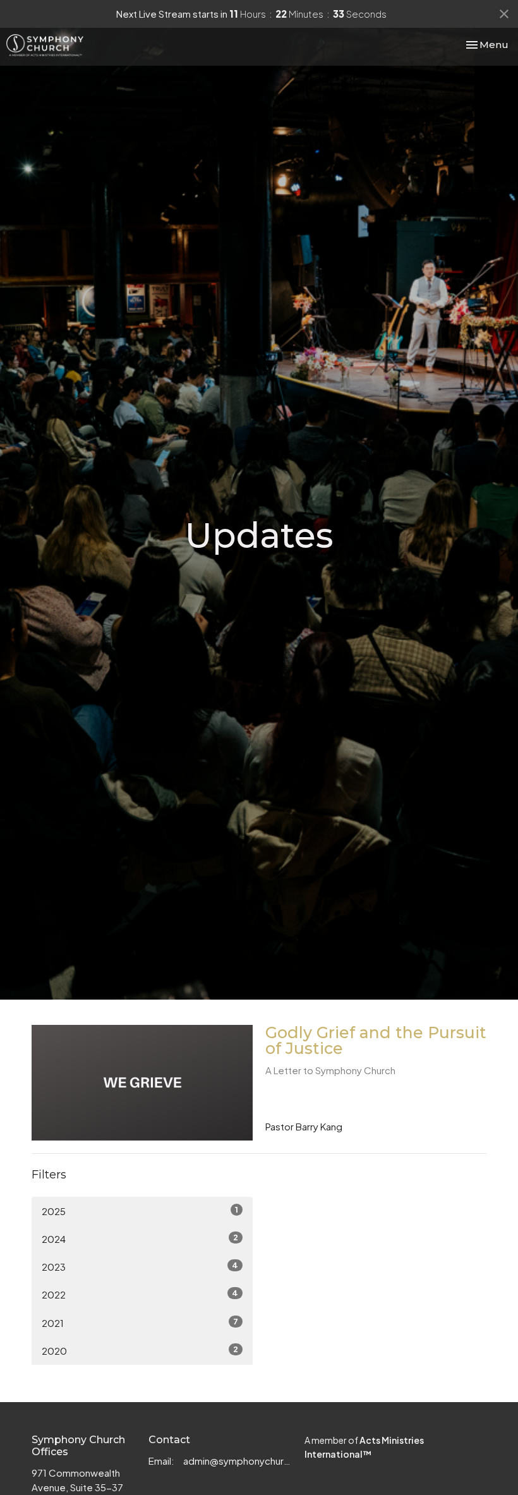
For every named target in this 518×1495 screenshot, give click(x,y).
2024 (140, 1238)
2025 (140, 1210)
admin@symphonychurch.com (237, 1461)
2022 (140, 1294)
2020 (140, 1350)
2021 (140, 1322)
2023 (140, 1266)
